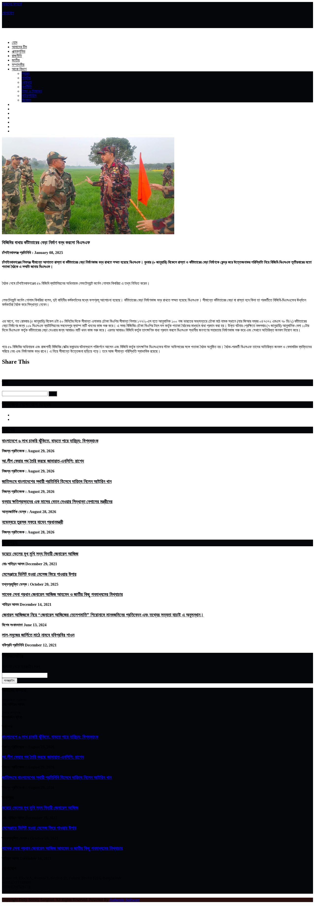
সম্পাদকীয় (18, 64)
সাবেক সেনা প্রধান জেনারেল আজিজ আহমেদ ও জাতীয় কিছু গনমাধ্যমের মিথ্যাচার (62, 594)
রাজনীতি (17, 56)
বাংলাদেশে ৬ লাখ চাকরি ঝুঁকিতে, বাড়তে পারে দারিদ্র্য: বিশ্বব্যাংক (50, 440)
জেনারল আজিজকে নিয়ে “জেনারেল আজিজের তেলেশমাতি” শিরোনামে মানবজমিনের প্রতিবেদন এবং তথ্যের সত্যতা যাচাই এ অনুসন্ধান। (103, 614)
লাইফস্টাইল (29, 96)
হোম (14, 42)
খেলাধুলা (27, 82)
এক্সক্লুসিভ (18, 51)
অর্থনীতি (27, 87)
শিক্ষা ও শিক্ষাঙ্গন (32, 91)
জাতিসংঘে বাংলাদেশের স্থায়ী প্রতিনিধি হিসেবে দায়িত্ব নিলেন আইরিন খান (56, 481)
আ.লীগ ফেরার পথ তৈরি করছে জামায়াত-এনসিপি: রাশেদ (43, 461)
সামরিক (26, 78)
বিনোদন (26, 100)
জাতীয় (16, 60)
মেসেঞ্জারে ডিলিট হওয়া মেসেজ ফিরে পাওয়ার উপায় (39, 574)
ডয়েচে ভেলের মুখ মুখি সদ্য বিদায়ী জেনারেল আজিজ (40, 553)
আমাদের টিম (19, 47)
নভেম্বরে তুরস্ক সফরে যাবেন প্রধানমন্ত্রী (32, 522)
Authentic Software (124, 900)
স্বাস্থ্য (26, 73)
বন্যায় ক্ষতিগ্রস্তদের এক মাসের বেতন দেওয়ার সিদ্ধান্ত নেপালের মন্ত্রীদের (57, 501)
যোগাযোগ (8, 13)
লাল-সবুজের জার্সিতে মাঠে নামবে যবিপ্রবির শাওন (38, 635)
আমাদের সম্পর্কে (12, 4)
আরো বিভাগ (19, 69)
